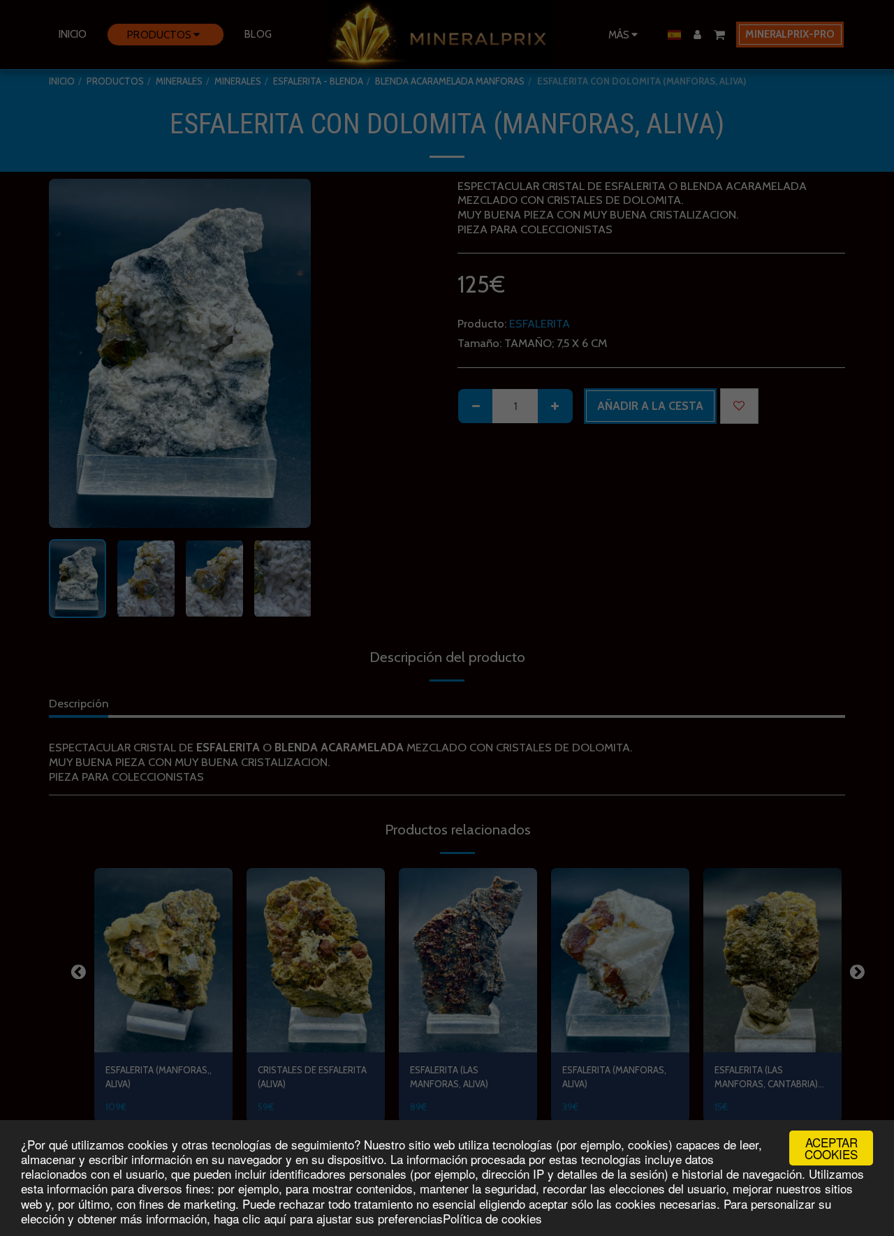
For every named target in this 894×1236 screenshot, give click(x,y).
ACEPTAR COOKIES (831, 1148)
